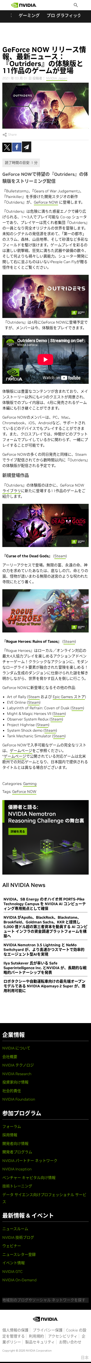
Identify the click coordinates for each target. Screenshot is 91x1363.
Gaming (30, 783)
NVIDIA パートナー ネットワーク (29, 1160)
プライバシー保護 (48, 1330)
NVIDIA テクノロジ (18, 1065)
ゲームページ (15, 756)
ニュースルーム (15, 1228)
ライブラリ (11, 490)
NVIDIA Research (17, 1073)
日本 (85, 1357)
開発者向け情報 (15, 1143)
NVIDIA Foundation (18, 1099)
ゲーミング (29, 15)
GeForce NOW (46, 202)
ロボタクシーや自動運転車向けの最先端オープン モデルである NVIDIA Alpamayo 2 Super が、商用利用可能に (44, 986)
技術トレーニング (17, 1186)
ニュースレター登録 (19, 1254)
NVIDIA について (16, 1048)
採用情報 (9, 1135)
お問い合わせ (70, 1342)
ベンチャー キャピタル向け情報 (29, 1177)
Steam (60, 556)
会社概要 (9, 1056)
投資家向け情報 (15, 1082)
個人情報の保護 (15, 1330)
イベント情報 (13, 1263)
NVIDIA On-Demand (19, 1280)
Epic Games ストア (69, 696)
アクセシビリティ (62, 1336)
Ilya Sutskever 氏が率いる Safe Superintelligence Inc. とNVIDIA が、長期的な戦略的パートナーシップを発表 (45, 968)
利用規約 (36, 1336)
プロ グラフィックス (66, 15)
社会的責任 (11, 1090)
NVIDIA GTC (12, 1271)
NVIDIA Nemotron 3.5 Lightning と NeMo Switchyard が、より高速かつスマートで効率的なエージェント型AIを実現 (44, 950)
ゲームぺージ (21, 750)
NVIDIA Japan (56, 78)
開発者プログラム (17, 1152)
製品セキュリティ (40, 1342)
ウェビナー (11, 1245)
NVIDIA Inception (17, 1169)
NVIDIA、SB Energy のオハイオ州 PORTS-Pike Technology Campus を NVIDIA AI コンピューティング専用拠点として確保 (45, 904)
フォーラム (11, 1126)
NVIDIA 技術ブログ (18, 1237)
